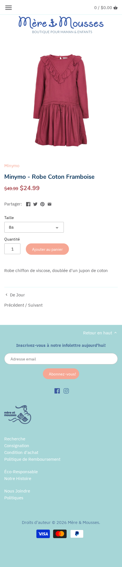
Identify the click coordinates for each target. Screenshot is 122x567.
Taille (9, 217)
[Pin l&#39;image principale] (42, 203)
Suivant (35, 305)
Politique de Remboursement (32, 459)
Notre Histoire (17, 478)
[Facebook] (57, 390)
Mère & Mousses (83, 522)
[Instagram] (66, 390)
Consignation (16, 445)
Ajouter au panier (47, 249)
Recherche (14, 438)
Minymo (11, 165)
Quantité (12, 239)
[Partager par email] (49, 203)
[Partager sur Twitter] (35, 203)
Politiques (13, 497)
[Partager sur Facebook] (28, 203)
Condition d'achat (21, 452)
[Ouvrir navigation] (8, 7)
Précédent (14, 305)
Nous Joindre (17, 491)
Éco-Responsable (21, 471)
